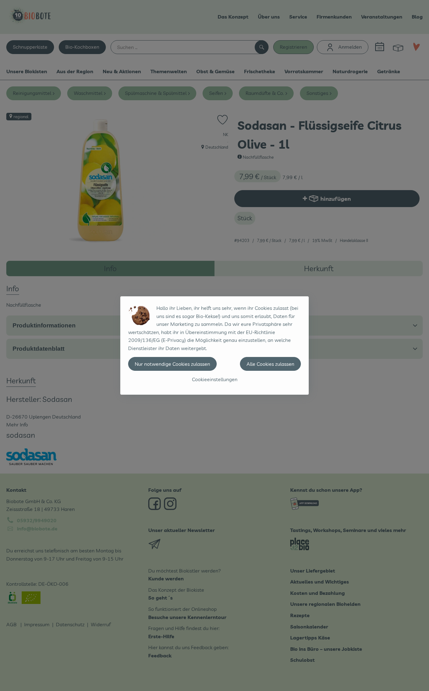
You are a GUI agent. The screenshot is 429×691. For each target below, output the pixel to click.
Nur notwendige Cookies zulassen (172, 364)
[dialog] (214, 345)
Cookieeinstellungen (214, 379)
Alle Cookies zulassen (270, 364)
